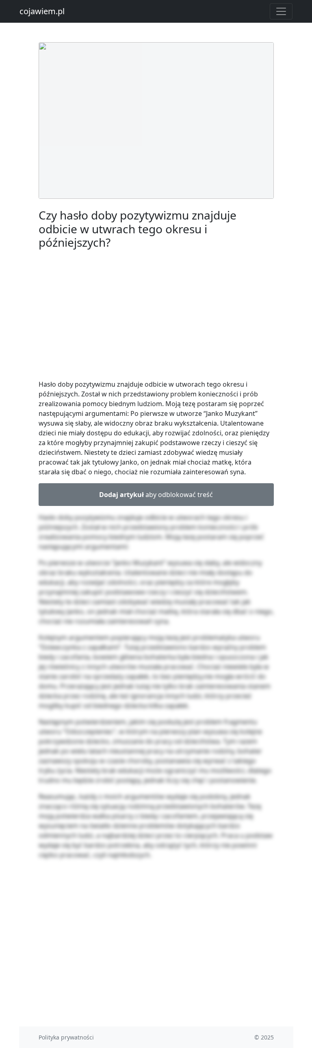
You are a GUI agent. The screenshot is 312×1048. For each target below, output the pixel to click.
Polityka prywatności (66, 1037)
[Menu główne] (281, 11)
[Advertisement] (156, 316)
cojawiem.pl (42, 11)
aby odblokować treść (156, 494)
